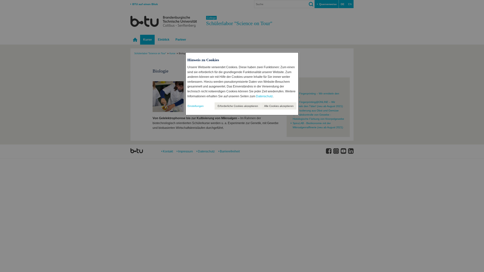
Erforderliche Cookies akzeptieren (238, 105)
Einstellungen (196, 105)
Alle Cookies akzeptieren (279, 105)
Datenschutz (264, 96)
